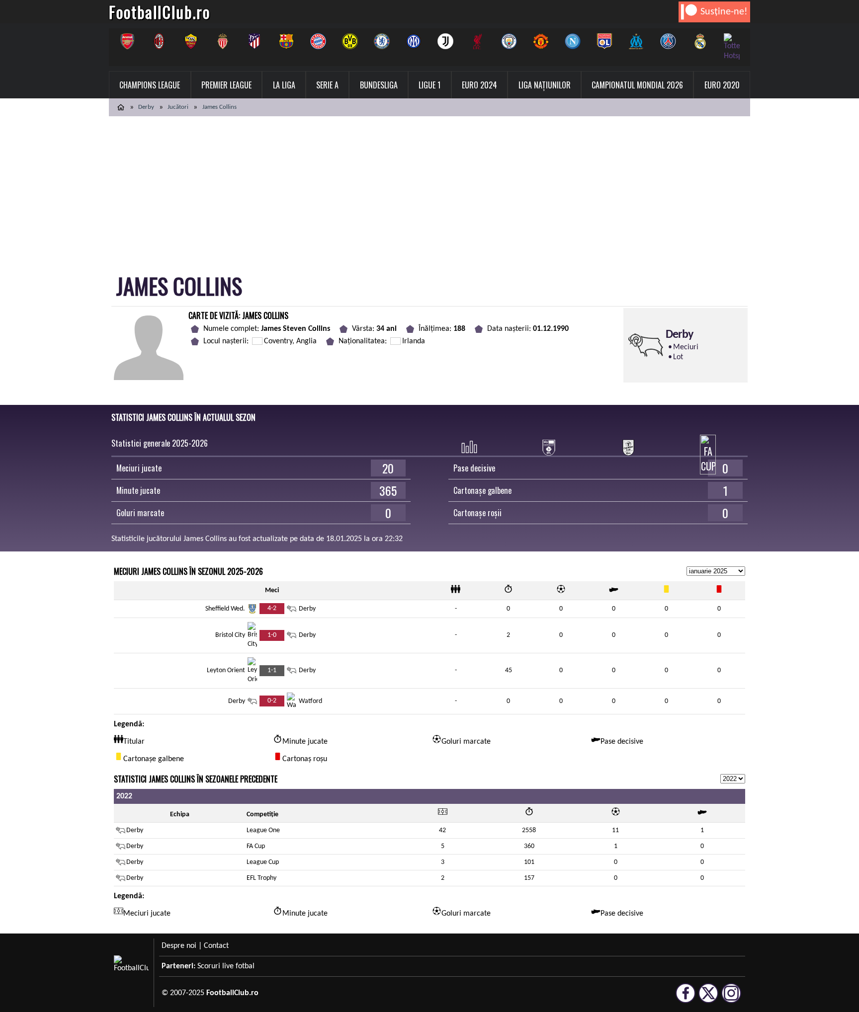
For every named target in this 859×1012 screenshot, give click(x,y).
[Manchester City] (509, 41)
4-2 (271, 608)
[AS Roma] (191, 41)
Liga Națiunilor (544, 85)
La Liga (284, 85)
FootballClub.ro (159, 11)
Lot (678, 357)
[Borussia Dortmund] (350, 41)
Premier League (226, 85)
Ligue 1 (429, 85)
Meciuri (685, 347)
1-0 (271, 635)
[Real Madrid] (700, 41)
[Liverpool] (477, 41)
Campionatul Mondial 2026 (637, 85)
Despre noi (179, 946)
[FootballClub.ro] (121, 107)
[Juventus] (445, 41)
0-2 (271, 700)
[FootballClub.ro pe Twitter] (708, 999)
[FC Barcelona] (286, 41)
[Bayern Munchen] (318, 41)
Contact (216, 946)
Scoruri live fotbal (226, 966)
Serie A (327, 85)
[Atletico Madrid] (254, 41)
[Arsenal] (127, 41)
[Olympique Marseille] (636, 41)
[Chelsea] (382, 41)
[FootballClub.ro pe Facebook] (685, 999)
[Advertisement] (429, 190)
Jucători (178, 107)
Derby (146, 107)
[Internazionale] (414, 41)
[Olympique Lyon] (604, 41)
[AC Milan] (159, 41)
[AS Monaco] (223, 41)
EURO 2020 (722, 85)
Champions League (149, 85)
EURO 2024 (479, 85)
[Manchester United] (541, 41)
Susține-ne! (724, 12)
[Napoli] (573, 41)
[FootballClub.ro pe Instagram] (731, 999)
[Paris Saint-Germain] (668, 41)
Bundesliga (379, 85)
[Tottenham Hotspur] (732, 47)
